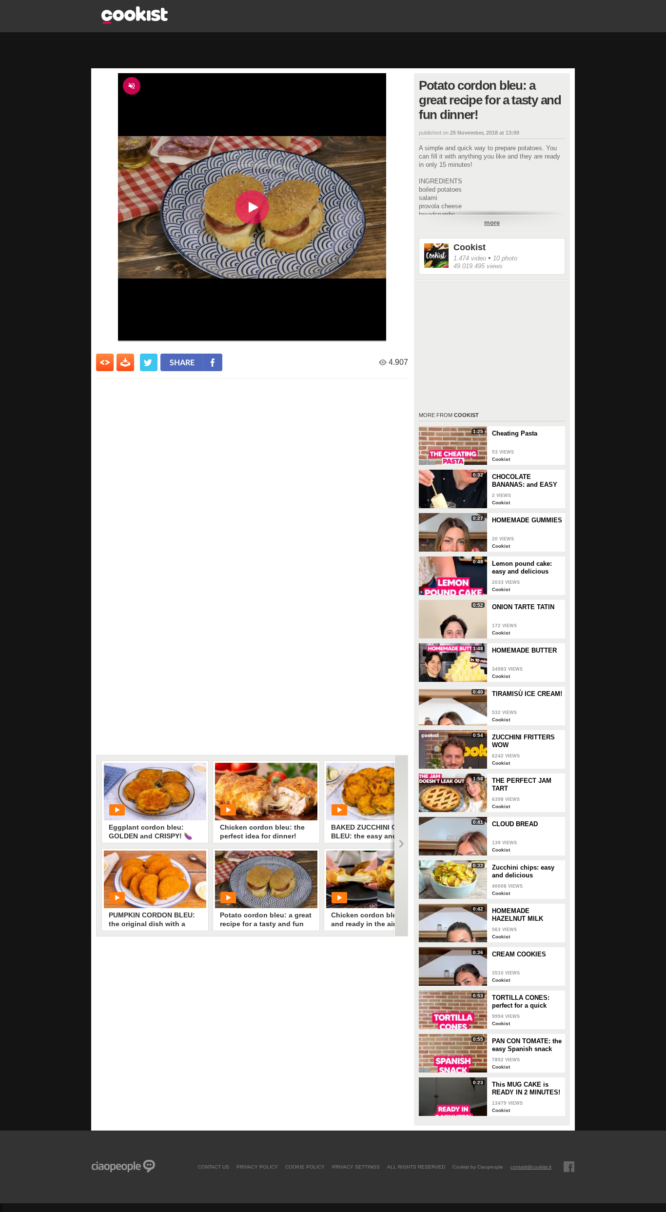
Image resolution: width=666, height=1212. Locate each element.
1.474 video (469, 258)
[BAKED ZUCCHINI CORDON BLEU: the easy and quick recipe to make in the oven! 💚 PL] (377, 791)
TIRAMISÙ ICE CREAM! (527, 693)
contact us (213, 1166)
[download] (125, 362)
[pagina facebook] (569, 1166)
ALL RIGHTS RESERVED (416, 1166)
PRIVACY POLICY (257, 1166)
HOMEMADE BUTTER (524, 650)
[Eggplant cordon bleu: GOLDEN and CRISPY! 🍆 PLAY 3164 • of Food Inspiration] (155, 791)
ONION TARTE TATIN (523, 607)
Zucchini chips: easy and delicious (523, 871)
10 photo (505, 258)
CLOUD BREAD (515, 824)
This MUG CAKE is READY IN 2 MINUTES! (526, 1088)
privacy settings (356, 1166)
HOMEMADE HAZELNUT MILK (517, 914)
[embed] (105, 362)
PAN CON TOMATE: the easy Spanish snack (527, 1045)
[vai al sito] (134, 21)
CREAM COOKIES (519, 954)
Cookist (469, 247)
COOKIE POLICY (305, 1166)
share (182, 362)
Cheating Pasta (514, 433)
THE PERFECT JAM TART (521, 784)
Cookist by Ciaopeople (477, 1166)
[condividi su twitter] (148, 362)
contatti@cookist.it (530, 1166)
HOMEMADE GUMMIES (527, 520)
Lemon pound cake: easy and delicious (522, 567)
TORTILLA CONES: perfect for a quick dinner (520, 1002)
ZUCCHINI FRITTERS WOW (523, 741)
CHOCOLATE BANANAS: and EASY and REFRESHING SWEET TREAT (524, 481)
